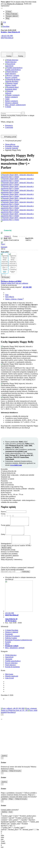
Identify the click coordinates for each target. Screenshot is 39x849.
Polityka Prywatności (12, 636)
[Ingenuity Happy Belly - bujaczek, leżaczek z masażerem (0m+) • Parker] (19, 177)
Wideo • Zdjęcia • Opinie (14, 299)
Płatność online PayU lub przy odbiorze (14, 283)
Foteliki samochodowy (13, 661)
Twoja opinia (5, 525)
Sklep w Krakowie (11, 14)
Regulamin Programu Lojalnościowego (18, 640)
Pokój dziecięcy (10, 665)
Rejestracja (9, 125)
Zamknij (4, 756)
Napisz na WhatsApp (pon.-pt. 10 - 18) (14, 710)
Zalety (3, 534)
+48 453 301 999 (18, 708)
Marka (7, 644)
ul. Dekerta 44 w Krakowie (13, 4)
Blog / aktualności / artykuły (14, 648)
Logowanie (9, 127)
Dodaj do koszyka (15, 771)
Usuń (10, 812)
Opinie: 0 (7, 236)
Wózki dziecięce (10, 655)
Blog (7, 18)
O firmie (8, 11)
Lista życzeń (9, 678)
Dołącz (11, 799)
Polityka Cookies (11, 638)
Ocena (3, 514)
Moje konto (9, 674)
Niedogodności (6, 543)
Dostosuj (4, 771)
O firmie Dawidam (11, 630)
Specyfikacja (9, 297)
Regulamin (9, 634)
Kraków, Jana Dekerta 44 (10, 32)
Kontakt (8, 642)
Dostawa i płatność (12, 16)
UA (4, 22)
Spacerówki (9, 657)
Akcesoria (8, 659)
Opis (6, 295)
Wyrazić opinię (6, 547)
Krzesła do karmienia (12, 667)
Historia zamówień (11, 676)
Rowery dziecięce (11, 663)
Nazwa (3, 511)
